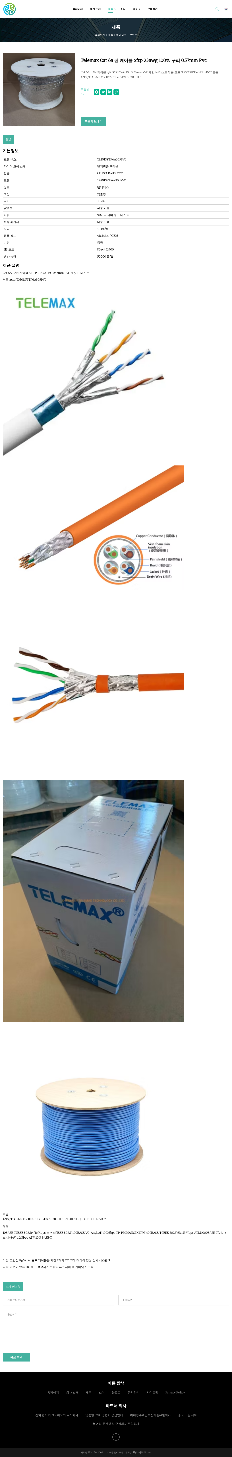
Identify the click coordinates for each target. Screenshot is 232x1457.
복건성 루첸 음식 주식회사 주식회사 (116, 1423)
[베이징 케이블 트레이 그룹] (9, 9)
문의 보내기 (95, 121)
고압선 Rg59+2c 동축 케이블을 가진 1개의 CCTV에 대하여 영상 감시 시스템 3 (60, 1260)
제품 (110, 9)
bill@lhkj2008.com (141, 1452)
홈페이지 (78, 9)
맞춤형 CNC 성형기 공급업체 (104, 1415)
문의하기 (153, 9)
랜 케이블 (121, 34)
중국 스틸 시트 (187, 1415)
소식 (122, 9)
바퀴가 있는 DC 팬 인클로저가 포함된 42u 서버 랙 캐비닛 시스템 (51, 1267)
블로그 (136, 9)
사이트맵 (152, 1392)
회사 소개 (95, 9)
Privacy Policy (175, 1392)
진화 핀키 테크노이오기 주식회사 (56, 1415)
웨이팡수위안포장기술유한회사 (150, 1415)
